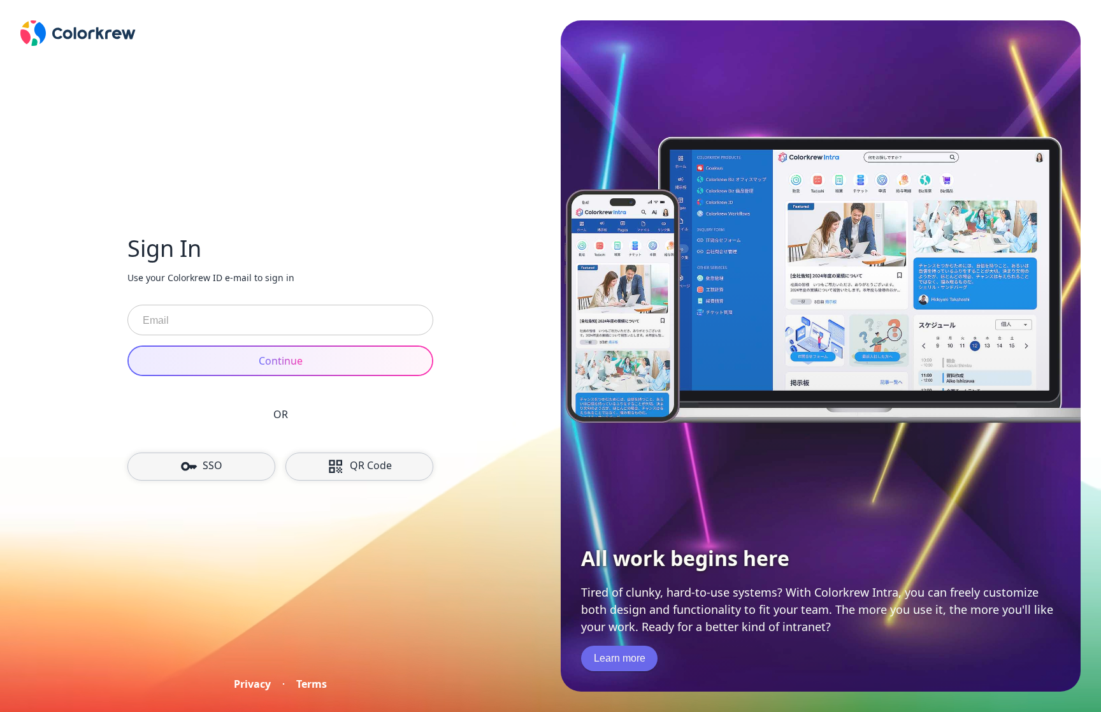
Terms (311, 684)
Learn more (619, 658)
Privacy (252, 684)
